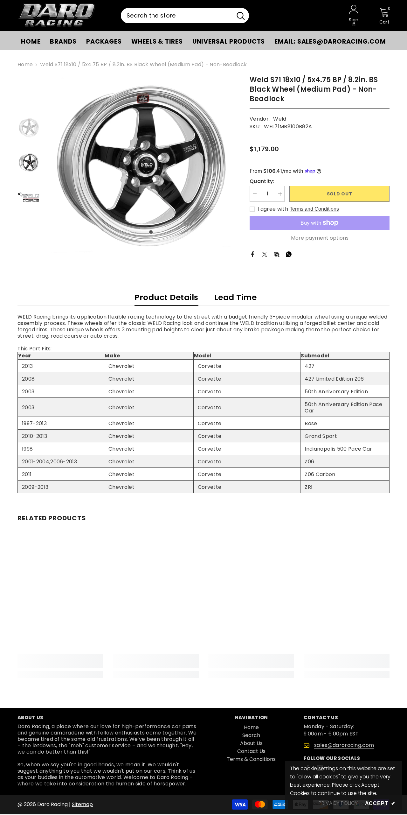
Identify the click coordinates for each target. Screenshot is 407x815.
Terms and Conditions (314, 209)
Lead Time (235, 297)
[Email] (276, 254)
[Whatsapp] (289, 254)
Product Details (166, 297)
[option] (140, 166)
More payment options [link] (319, 238)
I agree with (273, 209)
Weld (279, 119)
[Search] (185, 15)
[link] (60, 664)
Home (25, 64)
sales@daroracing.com (344, 745)
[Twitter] (264, 254)
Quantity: (262, 181)
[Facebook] (252, 254)
